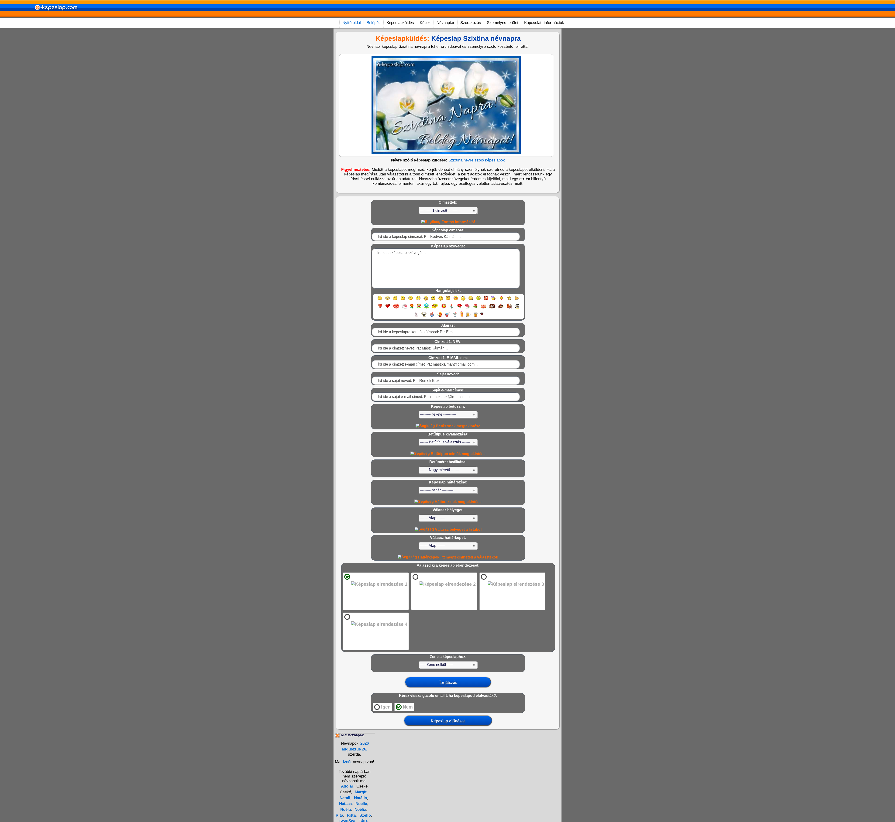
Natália (360, 798)
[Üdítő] (447, 317)
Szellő (364, 815)
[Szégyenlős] (455, 300)
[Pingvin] (517, 308)
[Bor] (481, 317)
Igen (386, 706)
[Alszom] (440, 300)
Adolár (347, 786)
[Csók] (396, 308)
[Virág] (412, 308)
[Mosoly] (379, 300)
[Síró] (426, 300)
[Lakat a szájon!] (470, 300)
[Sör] (468, 317)
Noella (360, 803)
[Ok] (516, 300)
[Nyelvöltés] (410, 300)
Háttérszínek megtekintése (458, 502)
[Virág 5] (443, 308)
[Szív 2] (387, 308)
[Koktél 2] (461, 317)
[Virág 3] (426, 308)
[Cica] (416, 317)
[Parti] (493, 300)
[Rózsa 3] (475, 308)
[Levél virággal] (404, 308)
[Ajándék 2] (439, 317)
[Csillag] (509, 300)
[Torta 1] (483, 308)
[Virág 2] (419, 308)
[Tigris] (509, 308)
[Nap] (501, 300)
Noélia (359, 809)
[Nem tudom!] (463, 300)
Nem (408, 706)
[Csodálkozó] (418, 300)
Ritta (351, 815)
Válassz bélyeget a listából (458, 529)
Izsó (346, 762)
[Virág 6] (451, 308)
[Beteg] (478, 300)
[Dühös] (486, 300)
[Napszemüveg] (433, 300)
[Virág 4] (435, 308)
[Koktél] (454, 317)
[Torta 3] (501, 308)
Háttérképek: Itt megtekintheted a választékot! (457, 557)
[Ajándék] (431, 317)
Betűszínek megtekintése (457, 426)
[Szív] (380, 308)
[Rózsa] (459, 308)
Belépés (374, 23)
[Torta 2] (492, 308)
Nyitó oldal (351, 23)
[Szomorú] (395, 300)
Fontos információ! (458, 222)
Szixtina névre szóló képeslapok (476, 160)
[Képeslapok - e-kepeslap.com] (56, 16)
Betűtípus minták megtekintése (457, 454)
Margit (360, 792)
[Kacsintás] (402, 300)
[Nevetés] (387, 300)
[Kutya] (423, 317)
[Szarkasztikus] (448, 300)
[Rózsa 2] (467, 308)
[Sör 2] (475, 317)
